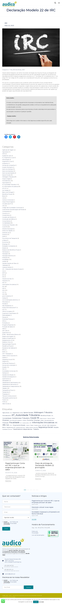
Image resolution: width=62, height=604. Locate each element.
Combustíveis (6, 211)
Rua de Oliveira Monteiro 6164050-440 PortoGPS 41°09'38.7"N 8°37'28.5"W (13, 560)
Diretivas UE (5, 232)
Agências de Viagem (8, 150)
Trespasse (5, 394)
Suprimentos (5, 378)
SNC (3, 369)
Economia (5, 242)
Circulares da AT (6, 203)
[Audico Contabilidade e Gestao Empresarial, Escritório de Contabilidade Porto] (9, 3)
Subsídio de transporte (8, 376)
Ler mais (41, 601)
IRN (3, 288)
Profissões (5, 323)
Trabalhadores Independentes (10, 386)
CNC (3, 205)
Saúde (4, 357)
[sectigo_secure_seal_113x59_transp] (53, 536)
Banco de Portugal (7, 192)
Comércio (5, 213)
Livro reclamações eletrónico (10, 300)
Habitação (5, 265)
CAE (3, 198)
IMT (3, 282)
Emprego (5, 244)
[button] (8, 481)
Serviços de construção (8, 365)
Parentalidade (6, 315)
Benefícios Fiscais (7, 194)
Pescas (4, 317)
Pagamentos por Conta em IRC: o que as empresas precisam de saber (15, 466)
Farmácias (5, 252)
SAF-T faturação (6, 353)
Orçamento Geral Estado (9, 313)
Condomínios (6, 215)
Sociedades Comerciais (8, 371)
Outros (28, 425)
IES (3, 275)
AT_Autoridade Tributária (26, 415)
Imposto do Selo (7, 278)
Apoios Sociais (6, 175)
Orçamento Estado (19, 425)
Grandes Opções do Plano (9, 263)
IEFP (3, 273)
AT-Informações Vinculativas (10, 186)
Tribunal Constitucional (8, 396)
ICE (3, 271)
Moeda (4, 303)
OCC (3, 309)
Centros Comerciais (7, 200)
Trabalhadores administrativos (10, 382)
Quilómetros (5, 332)
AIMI (3, 153)
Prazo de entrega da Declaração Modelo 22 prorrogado (44, 465)
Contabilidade (6, 223)
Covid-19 (4, 227)
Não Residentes (6, 305)
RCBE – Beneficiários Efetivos (10, 334)
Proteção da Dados (37, 425)
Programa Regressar (8, 325)
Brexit (4, 196)
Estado (4, 248)
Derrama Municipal (7, 228)
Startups (4, 373)
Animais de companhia (8, 165)
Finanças (4, 257)
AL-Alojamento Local (8, 157)
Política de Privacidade (35, 532)
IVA (3, 294)
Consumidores (6, 221)
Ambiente (5, 163)
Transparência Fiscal (7, 390)
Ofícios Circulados (7, 311)
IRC (6, 23)
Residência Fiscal (7, 346)
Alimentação (5, 159)
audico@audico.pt (10, 574)
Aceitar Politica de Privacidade (7, 523)
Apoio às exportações (8, 173)
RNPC (4, 352)
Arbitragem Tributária (8, 177)
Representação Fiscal (8, 344)
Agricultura (5, 152)
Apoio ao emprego (7, 169)
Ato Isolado (5, 190)
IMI (3, 276)
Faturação (5, 253)
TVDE (3, 401)
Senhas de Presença (8, 363)
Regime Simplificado (8, 338)
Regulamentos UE (7, 340)
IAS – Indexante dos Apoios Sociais (12, 269)
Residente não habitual (8, 348)
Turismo (4, 400)
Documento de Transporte (9, 238)
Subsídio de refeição (8, 375)
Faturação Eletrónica (8, 255)
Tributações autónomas (8, 398)
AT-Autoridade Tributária (9, 184)
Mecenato (5, 302)
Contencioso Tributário (8, 225)
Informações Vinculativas (9, 284)
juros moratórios (6, 296)
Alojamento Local (7, 161)
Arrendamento (6, 180)
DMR (3, 236)
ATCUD (4, 188)
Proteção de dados (7, 326)
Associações (5, 182)
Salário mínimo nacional (8, 355)
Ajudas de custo (6, 155)
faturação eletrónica (49, 420)
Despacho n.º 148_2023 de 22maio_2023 (13, 69)
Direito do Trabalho (7, 230)
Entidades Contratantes (8, 246)
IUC (3, 292)
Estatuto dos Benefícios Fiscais (11, 250)
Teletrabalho (5, 380)
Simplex (4, 367)
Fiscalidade (5, 259)
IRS (3, 290)
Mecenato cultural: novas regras (42, 507)
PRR (3, 328)
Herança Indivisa (6, 267)
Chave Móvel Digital (7, 202)
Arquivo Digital (6, 178)
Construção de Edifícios (8, 219)
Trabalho (4, 388)
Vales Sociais (5, 403)
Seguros (4, 361)
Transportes (5, 392)
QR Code (4, 330)
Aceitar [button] (36, 601)
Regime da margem (8, 336)
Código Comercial (43, 418)
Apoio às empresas (7, 171)
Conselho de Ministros (8, 217)
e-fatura (4, 240)
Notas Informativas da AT (9, 307)
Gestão (4, 261)
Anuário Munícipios (7, 167)
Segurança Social (7, 359)
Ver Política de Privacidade (14, 522)
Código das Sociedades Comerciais (12, 207)
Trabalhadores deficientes (9, 384)
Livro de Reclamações (38, 535)
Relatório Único (6, 342)
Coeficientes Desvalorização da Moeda (13, 209)
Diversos (4, 234)
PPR (3, 321)
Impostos (5, 280)
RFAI (3, 350)
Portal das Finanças (7, 319)
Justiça (4, 298)
